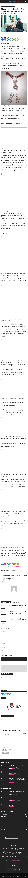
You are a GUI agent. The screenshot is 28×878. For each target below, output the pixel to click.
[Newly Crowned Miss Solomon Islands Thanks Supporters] (4, 799)
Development (11, 800)
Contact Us (22, 874)
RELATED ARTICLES (6, 602)
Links (14, 874)
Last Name (4, 743)
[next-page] (4, 624)
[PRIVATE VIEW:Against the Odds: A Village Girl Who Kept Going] (4, 607)
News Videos (9, 874)
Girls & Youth (13, 6)
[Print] (15, 39)
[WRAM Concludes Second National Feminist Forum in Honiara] (4, 613)
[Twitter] (10, 39)
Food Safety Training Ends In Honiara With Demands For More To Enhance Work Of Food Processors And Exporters (7, 578)
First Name (4, 738)
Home (2, 4)
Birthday (3, 747)
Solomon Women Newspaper (11, 570)
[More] (18, 39)
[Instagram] (5, 39)
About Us (17, 874)
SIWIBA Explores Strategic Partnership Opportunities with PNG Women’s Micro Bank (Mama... (17, 779)
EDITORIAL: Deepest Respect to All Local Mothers (20, 576)
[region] (14, 706)
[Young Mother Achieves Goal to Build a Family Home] (4, 805)
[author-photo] (14, 592)
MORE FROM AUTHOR (16, 602)
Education (3, 608)
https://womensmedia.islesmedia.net (14, 595)
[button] (2, 1)
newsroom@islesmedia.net (16, 860)
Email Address (5, 734)
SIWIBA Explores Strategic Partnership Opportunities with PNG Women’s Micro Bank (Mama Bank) (17, 619)
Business (6, 4)
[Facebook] (2, 39)
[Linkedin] (8, 39)
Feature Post (8, 6)
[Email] (13, 39)
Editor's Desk (4, 13)
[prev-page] (2, 624)
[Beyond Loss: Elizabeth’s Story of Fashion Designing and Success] (4, 793)
